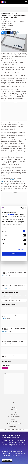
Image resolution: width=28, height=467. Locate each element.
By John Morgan (4, 275)
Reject (14, 258)
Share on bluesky (2, 32)
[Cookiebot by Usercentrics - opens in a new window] (20, 208)
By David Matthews (5, 288)
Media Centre (14, 421)
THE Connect (14, 419)
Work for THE (14, 409)
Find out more (7, 460)
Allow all (14, 253)
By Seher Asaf (4, 318)
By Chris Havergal (5, 262)
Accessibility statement (14, 416)
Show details (21, 249)
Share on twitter (8, 32)
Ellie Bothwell (4, 27)
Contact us (14, 405)
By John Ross (4, 358)
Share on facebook (11, 32)
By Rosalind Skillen (5, 331)
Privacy (14, 412)
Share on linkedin (5, 32)
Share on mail (14, 32)
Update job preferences (14, 368)
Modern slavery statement (14, 424)
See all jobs (5, 368)
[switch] (24, 235)
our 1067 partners (10, 214)
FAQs (14, 402)
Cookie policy (14, 414)
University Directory (14, 426)
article (5, 66)
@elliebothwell (8, 29)
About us (14, 407)
